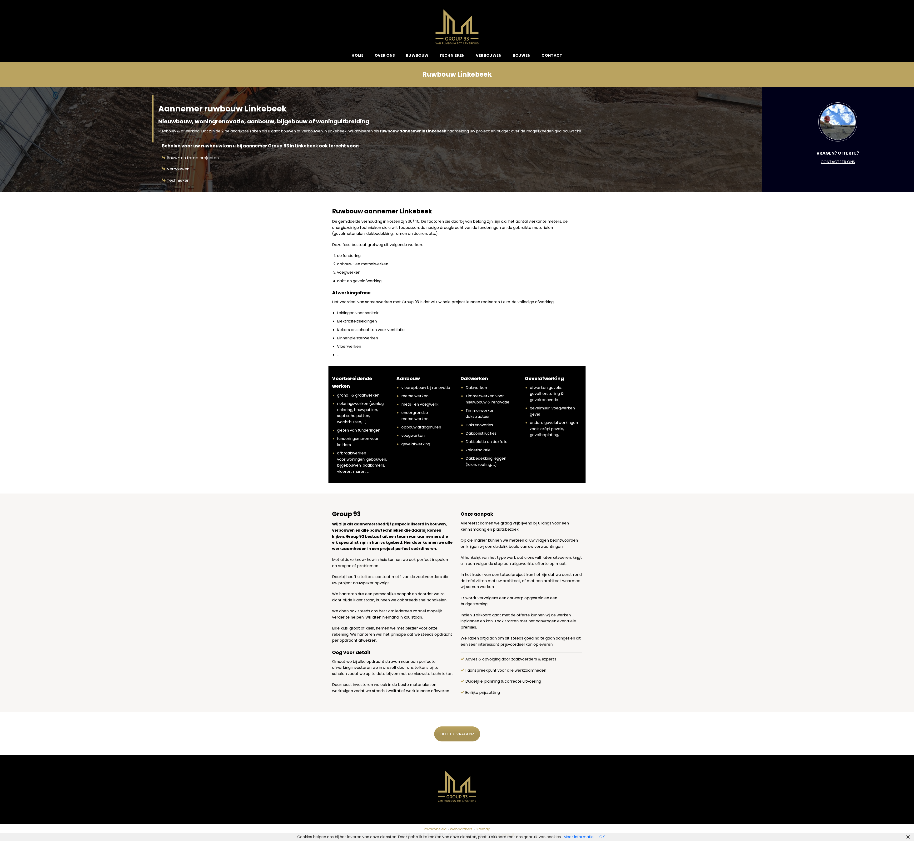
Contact (551, 55)
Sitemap (483, 829)
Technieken (452, 55)
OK (602, 837)
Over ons (385, 55)
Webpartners (461, 829)
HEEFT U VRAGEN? (457, 734)
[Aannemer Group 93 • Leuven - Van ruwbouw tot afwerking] (457, 27)
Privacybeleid (435, 829)
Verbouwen (489, 55)
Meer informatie (578, 837)
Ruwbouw (417, 55)
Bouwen (522, 55)
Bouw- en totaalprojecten (193, 158)
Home (357, 55)
